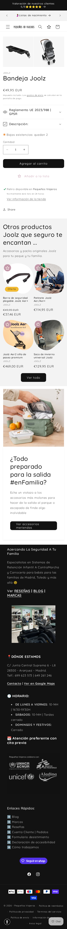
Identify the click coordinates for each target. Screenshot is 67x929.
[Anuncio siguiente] (60, 15)
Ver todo (33, 377)
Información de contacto (46, 917)
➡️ (9, 817)
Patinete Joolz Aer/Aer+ (43, 299)
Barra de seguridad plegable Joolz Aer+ (15, 299)
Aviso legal (35, 923)
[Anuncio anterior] (7, 15)
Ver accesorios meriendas (27, 525)
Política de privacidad (21, 911)
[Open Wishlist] (49, 27)
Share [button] (12, 209)
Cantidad (9, 142)
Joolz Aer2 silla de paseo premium (14, 356)
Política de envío (20, 917)
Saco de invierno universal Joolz (44, 356)
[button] (8, 27)
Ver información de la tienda (26, 199)
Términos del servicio (49, 911)
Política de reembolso (51, 905)
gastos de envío (35, 95)
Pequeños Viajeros (24, 905)
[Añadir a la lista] (7, 267)
